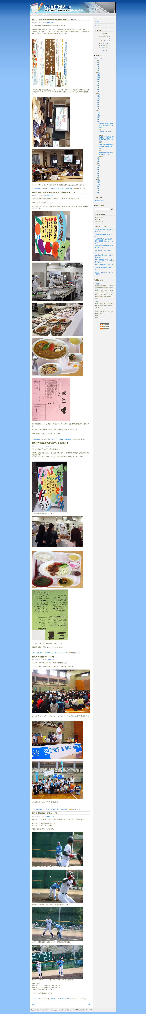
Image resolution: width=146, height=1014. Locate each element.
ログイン (98, 25)
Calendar (98, 30)
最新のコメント (100, 280)
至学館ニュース (50, 22)
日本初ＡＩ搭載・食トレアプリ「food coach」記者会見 (106, 125)
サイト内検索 (99, 206)
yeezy (96, 310)
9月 (98, 62)
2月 (98, 68)
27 (103, 48)
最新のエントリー (100, 226)
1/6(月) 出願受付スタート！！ (104, 264)
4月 (98, 89)
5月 (98, 87)
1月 (98, 70)
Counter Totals (100, 214)
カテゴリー (98, 197)
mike (112, 293)
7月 (98, 83)
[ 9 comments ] (36, 439)
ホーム (97, 21)
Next (89, 1004)
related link (68, 188)
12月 (98, 74)
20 (103, 45)
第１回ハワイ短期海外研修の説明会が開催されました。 (106, 139)
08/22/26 (105, 50)
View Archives (99, 59)
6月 (98, 64)
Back (33, 1004)
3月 (98, 66)
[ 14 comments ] (36, 999)
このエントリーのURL (57, 188)
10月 (98, 78)
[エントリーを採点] (74, 188)
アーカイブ (98, 55)
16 (107, 43)
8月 (98, 82)
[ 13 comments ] (36, 188)
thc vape (97, 283)
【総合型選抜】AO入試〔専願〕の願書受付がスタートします (104, 241)
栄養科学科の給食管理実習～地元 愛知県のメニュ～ (106, 146)
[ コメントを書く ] (37, 653)
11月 (98, 76)
